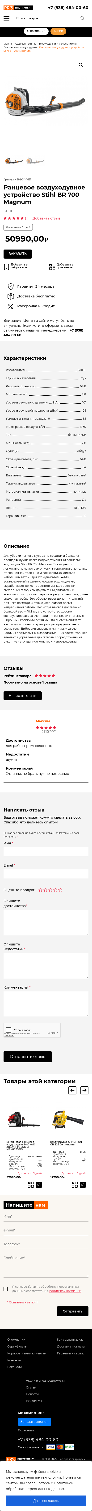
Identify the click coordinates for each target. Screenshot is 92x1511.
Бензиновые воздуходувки (20, 47)
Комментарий (17, 987)
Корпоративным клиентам (26, 1353)
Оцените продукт (19, 890)
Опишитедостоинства (15, 903)
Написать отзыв (22, 696)
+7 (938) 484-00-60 (68, 7)
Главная (8, 43)
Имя (8, 843)
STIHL (8, 211)
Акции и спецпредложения (46, 1380)
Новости (32, 1394)
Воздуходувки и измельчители (57, 43)
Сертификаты (17, 1346)
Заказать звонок (34, 1422)
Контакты (14, 1360)
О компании (36, 31)
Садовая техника (25, 43)
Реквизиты (34, 1401)
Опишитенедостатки (14, 946)
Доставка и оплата (71, 1346)
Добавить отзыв (46, 218)
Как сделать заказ (70, 1339)
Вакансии (14, 1367)
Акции (58, 31)
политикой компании (65, 1291)
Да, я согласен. (46, 1501)
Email (9, 865)
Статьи (31, 1387)
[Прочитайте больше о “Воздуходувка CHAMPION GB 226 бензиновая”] (83, 1185)
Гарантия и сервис (70, 1353)
